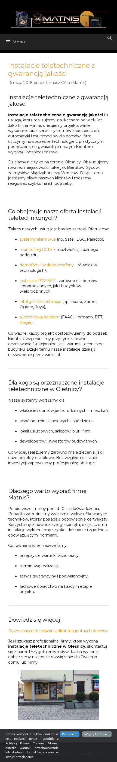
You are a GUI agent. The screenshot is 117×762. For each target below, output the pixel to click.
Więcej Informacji (96, 734)
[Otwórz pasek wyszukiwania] (109, 38)
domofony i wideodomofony (47, 265)
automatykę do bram (40, 317)
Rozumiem (69, 734)
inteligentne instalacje (40, 301)
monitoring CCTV (36, 249)
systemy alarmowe (38, 239)
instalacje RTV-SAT (37, 280)
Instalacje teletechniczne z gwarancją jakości (51, 69)
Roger (26, 322)
